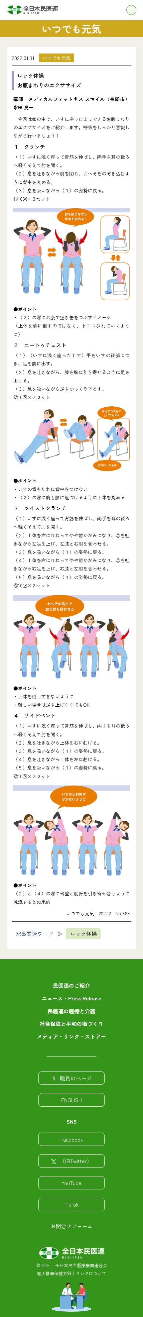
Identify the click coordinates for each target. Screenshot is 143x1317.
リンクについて (91, 1273)
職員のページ (76, 1078)
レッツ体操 (83, 934)
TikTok (71, 1204)
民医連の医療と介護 (71, 1011)
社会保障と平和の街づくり (71, 1024)
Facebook (72, 1139)
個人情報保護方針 (54, 1273)
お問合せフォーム (71, 1226)
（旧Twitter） (76, 1161)
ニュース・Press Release (71, 998)
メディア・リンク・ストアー (71, 1036)
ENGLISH (71, 1100)
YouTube (71, 1183)
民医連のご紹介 (71, 985)
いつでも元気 (57, 57)
